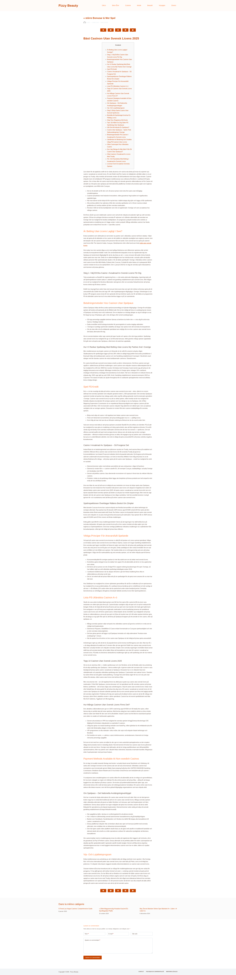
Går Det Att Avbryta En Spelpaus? (118, 127)
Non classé (104, 22)
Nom (87, 934)
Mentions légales (171, 971)
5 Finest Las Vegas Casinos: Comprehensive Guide (75, 908)
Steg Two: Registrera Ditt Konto (117, 120)
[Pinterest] (118, 30)
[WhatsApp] (133, 30)
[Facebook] (103, 30)
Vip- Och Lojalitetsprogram (116, 108)
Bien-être (115, 5)
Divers (173, 5)
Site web (134, 934)
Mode (139, 5)
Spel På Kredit (112, 69)
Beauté (150, 5)
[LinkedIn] (125, 30)
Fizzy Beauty (68, 5)
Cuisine (128, 5)
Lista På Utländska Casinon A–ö (117, 86)
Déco (104, 5)
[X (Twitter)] (111, 30)
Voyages (162, 5)
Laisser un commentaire (92, 957)
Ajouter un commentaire (92, 940)
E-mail (111, 934)
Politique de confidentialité (155, 971)
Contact (141, 971)
